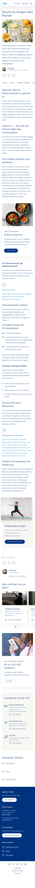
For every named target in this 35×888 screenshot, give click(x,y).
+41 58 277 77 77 (7, 820)
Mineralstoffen (7, 315)
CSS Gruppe (9, 855)
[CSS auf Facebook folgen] (13, 864)
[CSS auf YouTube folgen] (22, 864)
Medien (7, 851)
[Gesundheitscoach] (17, 725)
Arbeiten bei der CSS (12, 847)
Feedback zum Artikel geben (17, 576)
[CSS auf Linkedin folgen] (26, 864)
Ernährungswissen (10, 763)
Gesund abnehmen (10, 779)
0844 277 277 (6, 814)
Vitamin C (12, 83)
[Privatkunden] (5, 3)
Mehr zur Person (14, 572)
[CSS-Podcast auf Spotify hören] (17, 864)
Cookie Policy (17, 868)
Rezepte (7, 771)
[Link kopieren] (4, 75)
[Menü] (31, 4)
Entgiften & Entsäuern (23, 83)
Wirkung (4, 83)
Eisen (25, 317)
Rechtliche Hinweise (17, 870)
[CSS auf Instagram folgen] (9, 864)
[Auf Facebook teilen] (9, 75)
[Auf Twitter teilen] (14, 75)
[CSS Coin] (17, 739)
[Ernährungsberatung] (17, 710)
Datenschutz (17, 873)
